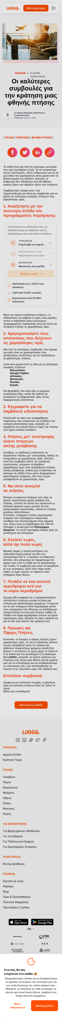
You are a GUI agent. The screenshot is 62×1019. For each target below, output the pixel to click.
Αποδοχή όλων (45, 1005)
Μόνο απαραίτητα (17, 1006)
